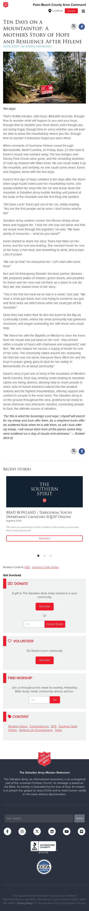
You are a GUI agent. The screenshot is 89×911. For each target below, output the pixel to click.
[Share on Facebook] (82, 27)
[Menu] (82, 10)
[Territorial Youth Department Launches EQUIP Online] (44, 491)
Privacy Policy (25, 903)
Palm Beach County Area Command (59, 5)
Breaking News (17, 726)
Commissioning (39, 726)
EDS (27, 567)
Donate (71, 10)
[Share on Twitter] (74, 27)
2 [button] (44, 556)
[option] (44, 509)
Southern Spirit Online (45, 567)
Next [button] (13, 513)
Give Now (44, 606)
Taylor (58, 730)
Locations (57, 10)
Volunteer (44, 660)
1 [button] (38, 556)
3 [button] (51, 556)
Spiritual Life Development (35, 730)
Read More (44, 538)
